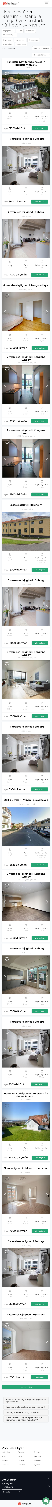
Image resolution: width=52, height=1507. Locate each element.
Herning (37, 1456)
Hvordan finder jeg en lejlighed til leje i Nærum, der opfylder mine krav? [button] (24, 1419)
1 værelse (7, 40)
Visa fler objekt (26, 1387)
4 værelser (7, 44)
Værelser (30, 31)
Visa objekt (40, 128)
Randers (37, 1460)
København (6, 1452)
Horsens (5, 1465)
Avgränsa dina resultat (41, 48)
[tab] (26, 1400)
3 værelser (33, 40)
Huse (20, 31)
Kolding (5, 1456)
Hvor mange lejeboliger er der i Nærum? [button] (25, 1407)
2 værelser (20, 40)
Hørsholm (38, 1465)
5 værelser (21, 44)
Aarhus (5, 1460)
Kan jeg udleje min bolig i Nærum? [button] (22, 1412)
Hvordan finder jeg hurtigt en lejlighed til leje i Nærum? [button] (25, 1400)
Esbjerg (37, 1452)
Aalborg (21, 1460)
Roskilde (21, 1465)
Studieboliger (9, 35)
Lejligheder (8, 31)
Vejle (20, 1456)
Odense (21, 1452)
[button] (8, 89)
